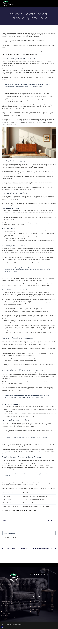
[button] (53, 533)
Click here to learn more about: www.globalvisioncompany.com (19, 54)
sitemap (20, 624)
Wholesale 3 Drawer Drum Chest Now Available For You (17, 514)
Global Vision (14, 5)
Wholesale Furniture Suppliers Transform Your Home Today (19, 510)
